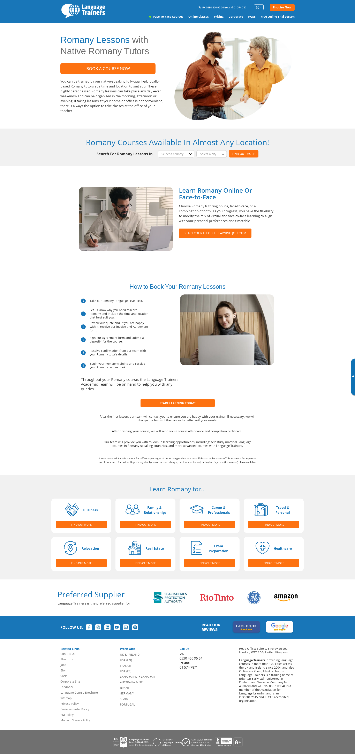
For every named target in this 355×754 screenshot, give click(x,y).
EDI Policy (67, 715)
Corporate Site (70, 681)
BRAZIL (124, 688)
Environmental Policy (74, 709)
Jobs (63, 665)
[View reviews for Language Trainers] (228, 742)
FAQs (252, 16)
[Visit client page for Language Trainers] (198, 742)
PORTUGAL (127, 704)
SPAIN (124, 699)
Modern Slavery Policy (75, 720)
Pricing (219, 16)
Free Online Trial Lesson (278, 16)
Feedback (66, 687)
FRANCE (125, 666)
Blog (63, 670)
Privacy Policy (69, 704)
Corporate (236, 16)
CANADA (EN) (129, 677)
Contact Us (67, 654)
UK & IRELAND (129, 654)
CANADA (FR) (149, 677)
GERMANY (127, 693)
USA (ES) (125, 671)
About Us (66, 659)
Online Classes (198, 16)
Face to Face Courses (168, 16)
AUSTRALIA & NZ (131, 682)
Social (64, 676)
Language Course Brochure (79, 692)
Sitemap (66, 698)
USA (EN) (126, 660)
